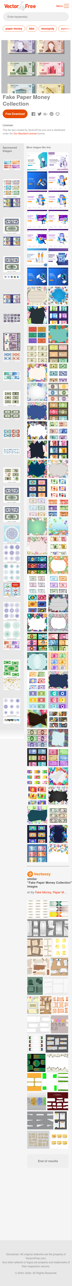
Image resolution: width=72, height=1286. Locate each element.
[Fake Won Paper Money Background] (37, 526)
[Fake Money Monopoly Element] (37, 565)
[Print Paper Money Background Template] (37, 661)
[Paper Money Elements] (58, 642)
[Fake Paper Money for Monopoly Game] (37, 334)
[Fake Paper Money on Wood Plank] (37, 296)
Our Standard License (25, 133)
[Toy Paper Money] (37, 776)
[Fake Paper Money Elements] (37, 488)
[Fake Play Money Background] (58, 334)
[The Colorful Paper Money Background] (58, 834)
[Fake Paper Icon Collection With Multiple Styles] (11, 284)
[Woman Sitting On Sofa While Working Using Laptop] (58, 219)
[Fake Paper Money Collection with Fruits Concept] (37, 603)
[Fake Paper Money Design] (58, 719)
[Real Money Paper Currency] (58, 757)
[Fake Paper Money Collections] (58, 584)
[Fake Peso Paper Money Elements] (58, 507)
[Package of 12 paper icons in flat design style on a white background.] (60, 947)
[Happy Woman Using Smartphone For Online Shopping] (58, 238)
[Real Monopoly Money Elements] (58, 815)
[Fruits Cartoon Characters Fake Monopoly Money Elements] (58, 661)
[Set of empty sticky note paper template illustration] (63, 1082)
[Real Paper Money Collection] (37, 584)
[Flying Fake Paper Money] (58, 296)
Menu (59, 6)
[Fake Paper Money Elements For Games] (58, 488)
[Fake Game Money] (37, 738)
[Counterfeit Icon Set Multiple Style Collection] (11, 726)
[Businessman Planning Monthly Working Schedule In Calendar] (58, 257)
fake (31, 28)
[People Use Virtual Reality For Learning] (37, 257)
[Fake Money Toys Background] (37, 315)
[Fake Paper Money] (37, 353)
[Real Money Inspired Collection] (58, 449)
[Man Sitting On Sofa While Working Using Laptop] (37, 219)
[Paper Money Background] (58, 526)
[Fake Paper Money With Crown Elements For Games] (37, 699)
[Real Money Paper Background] (37, 449)
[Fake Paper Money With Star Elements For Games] (58, 699)
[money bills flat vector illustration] (11, 669)
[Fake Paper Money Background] (58, 411)
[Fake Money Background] (37, 373)
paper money (14, 28)
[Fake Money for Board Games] (58, 353)
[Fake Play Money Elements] (58, 392)
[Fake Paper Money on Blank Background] (37, 815)
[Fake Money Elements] (58, 315)
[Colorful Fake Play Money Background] (58, 469)
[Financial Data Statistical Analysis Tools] (37, 180)
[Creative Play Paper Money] (37, 834)
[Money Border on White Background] (37, 392)
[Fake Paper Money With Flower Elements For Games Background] (58, 680)
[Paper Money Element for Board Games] (58, 373)
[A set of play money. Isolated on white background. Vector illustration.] (11, 188)
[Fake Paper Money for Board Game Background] (37, 719)
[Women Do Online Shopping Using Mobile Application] (58, 161)
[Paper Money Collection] (37, 853)
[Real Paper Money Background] (58, 622)
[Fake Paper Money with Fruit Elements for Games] (37, 795)
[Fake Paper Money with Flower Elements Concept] (58, 776)
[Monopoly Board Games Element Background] (37, 411)
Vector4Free (20, 5)
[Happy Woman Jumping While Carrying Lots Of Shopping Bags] (58, 180)
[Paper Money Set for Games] (37, 507)
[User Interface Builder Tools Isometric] (37, 276)
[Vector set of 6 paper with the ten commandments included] (35, 947)
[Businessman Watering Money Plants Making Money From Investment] (37, 161)
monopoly (47, 28)
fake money (43, 892)
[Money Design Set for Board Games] (58, 430)
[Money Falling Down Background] (58, 853)
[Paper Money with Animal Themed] (37, 642)
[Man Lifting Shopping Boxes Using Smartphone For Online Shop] (37, 200)
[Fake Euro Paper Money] (58, 546)
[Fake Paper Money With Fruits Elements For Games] (37, 680)
